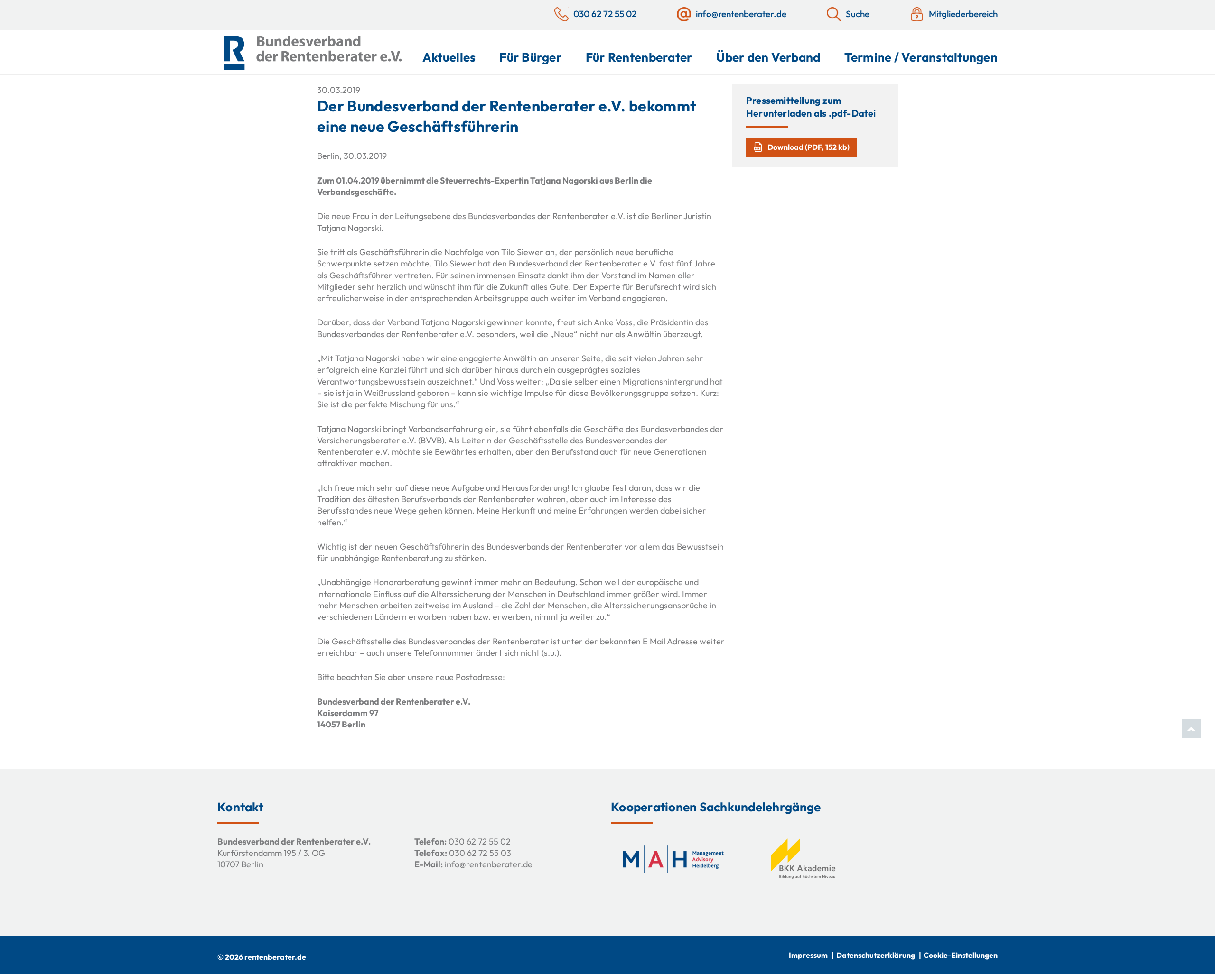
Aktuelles (449, 57)
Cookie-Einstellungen (961, 955)
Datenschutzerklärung (875, 955)
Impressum (808, 955)
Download (808, 147)
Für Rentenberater (639, 57)
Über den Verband (768, 57)
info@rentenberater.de (489, 864)
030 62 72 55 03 (480, 852)
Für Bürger (530, 57)
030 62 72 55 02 (480, 841)
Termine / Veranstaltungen (921, 57)
